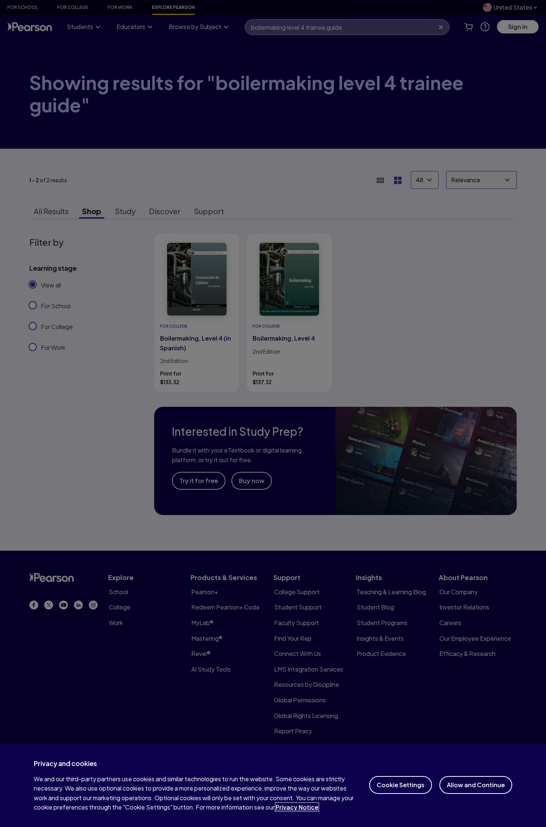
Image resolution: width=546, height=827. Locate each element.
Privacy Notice (297, 807)
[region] (273, 785)
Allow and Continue (476, 785)
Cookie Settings (401, 785)
